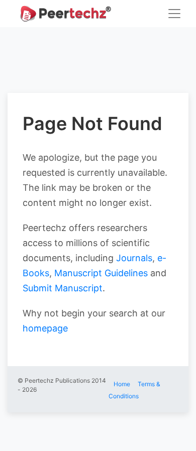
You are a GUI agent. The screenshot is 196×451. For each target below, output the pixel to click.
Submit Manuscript (63, 288)
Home (122, 384)
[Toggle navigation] (174, 13)
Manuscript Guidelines (101, 273)
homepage (45, 328)
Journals (134, 258)
